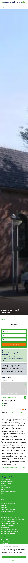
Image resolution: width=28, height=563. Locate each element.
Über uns (3, 501)
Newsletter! (3, 505)
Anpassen (14, 560)
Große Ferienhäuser (5, 527)
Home (2, 317)
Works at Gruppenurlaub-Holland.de (8, 511)
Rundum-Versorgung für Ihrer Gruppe (8, 491)
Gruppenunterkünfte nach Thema (8, 533)
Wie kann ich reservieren (6, 483)
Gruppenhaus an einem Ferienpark (8, 521)
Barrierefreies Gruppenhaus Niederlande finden (10, 517)
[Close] (26, 365)
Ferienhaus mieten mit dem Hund (8, 525)
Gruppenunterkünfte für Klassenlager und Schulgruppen (12, 519)
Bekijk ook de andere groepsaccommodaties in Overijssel (13, 467)
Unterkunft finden (14, 344)
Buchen (2, 499)
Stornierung (3, 485)
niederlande (7, 317)
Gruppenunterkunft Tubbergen (19, 413)
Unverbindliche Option (5, 487)
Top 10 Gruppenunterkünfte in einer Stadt (9, 523)
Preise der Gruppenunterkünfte (7, 481)
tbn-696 (3, 319)
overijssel (13, 317)
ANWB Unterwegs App (5, 507)
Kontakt (2, 493)
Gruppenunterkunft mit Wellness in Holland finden (11, 531)
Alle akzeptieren (14, 557)
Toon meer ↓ (14, 324)
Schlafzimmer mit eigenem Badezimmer (9, 529)
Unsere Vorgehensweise (6, 479)
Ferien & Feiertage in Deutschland (8, 509)
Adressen (3, 489)
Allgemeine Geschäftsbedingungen (8, 503)
